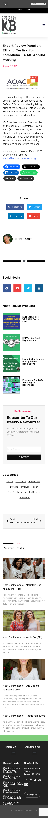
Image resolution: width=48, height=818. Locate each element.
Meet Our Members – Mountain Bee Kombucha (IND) (12, 770)
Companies (21, 481)
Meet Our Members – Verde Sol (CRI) (22, 637)
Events (10, 481)
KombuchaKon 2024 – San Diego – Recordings (33, 382)
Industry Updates (32, 492)
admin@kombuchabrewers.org (19, 158)
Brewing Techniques (19, 487)
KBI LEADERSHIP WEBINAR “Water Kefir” (31, 319)
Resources (25, 497)
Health (35, 487)
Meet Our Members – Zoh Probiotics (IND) (12, 797)
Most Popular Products (19, 306)
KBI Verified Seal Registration (31, 339)
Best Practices (15, 492)
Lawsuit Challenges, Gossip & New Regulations (33, 361)
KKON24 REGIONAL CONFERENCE (11, 803)
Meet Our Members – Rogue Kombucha (24, 715)
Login (28, 9)
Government (34, 481)
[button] (5, 4)
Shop (20, 9)
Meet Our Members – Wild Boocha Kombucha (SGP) (13, 784)
